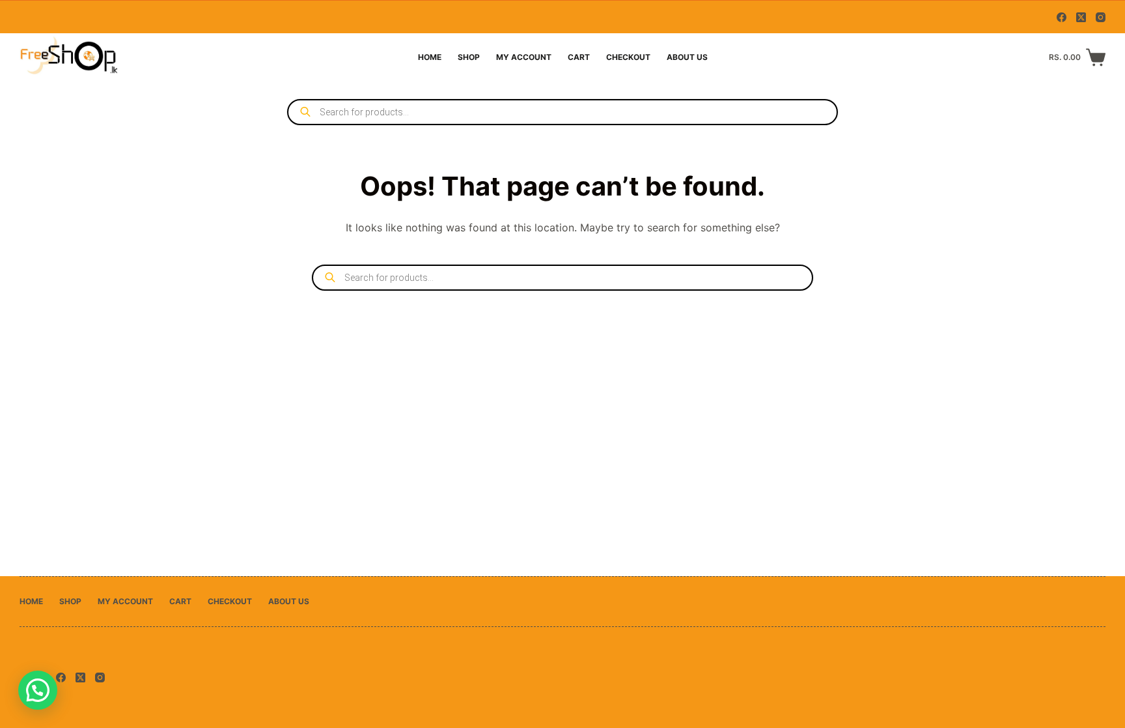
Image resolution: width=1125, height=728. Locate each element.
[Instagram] (1100, 17)
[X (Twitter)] (1081, 17)
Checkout (628, 57)
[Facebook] (1061, 17)
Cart (579, 57)
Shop (469, 57)
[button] (37, 690)
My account (523, 57)
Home (429, 57)
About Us (687, 57)
